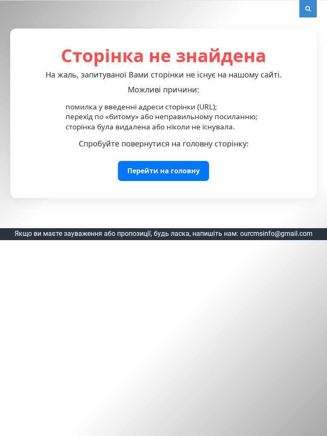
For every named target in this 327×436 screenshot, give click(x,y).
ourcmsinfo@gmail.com (276, 233)
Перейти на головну (163, 170)
